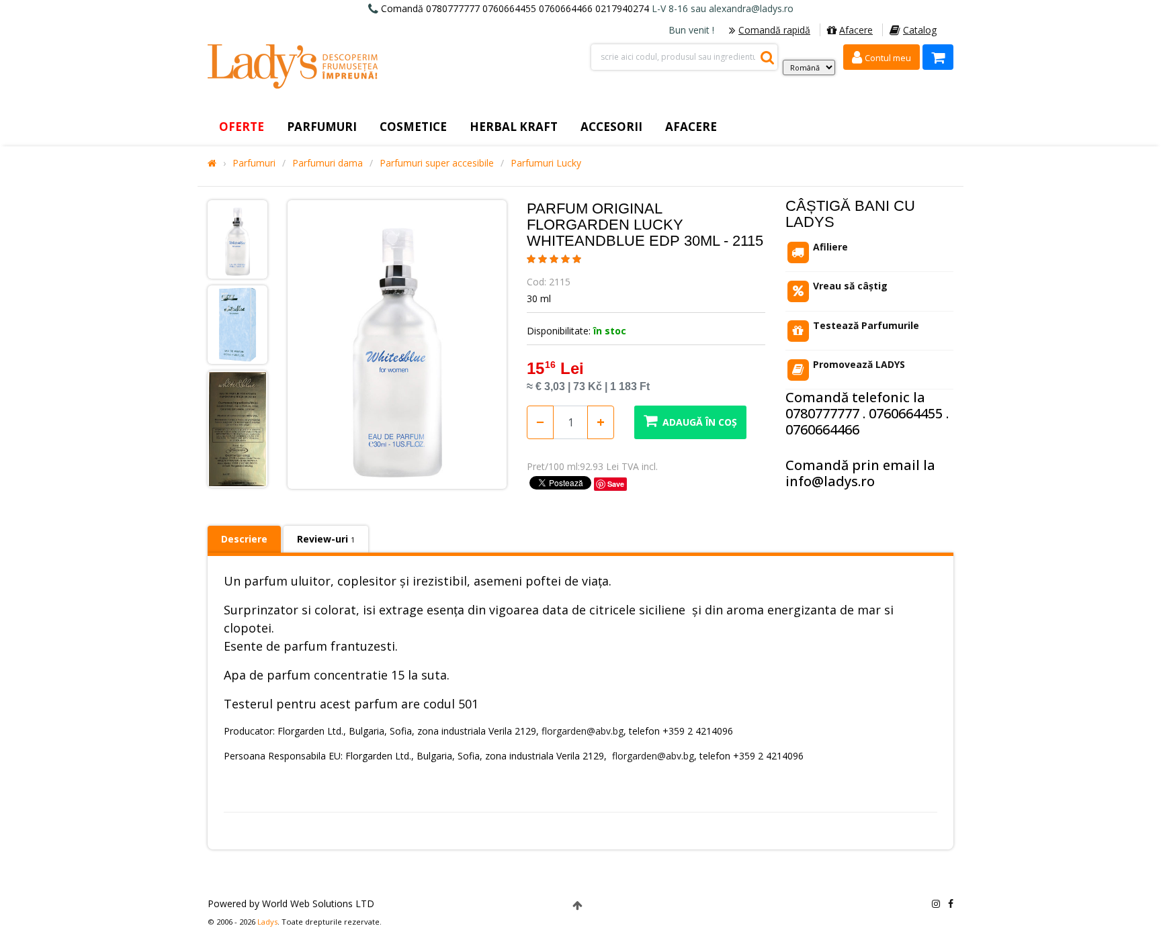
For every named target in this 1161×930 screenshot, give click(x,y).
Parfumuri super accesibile (437, 163)
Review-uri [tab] (326, 538)
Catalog (920, 30)
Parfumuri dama (327, 163)
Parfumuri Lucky (546, 163)
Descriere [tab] (244, 538)
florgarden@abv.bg (583, 731)
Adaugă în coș (699, 422)
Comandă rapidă (774, 30)
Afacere (856, 30)
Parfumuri (253, 163)
